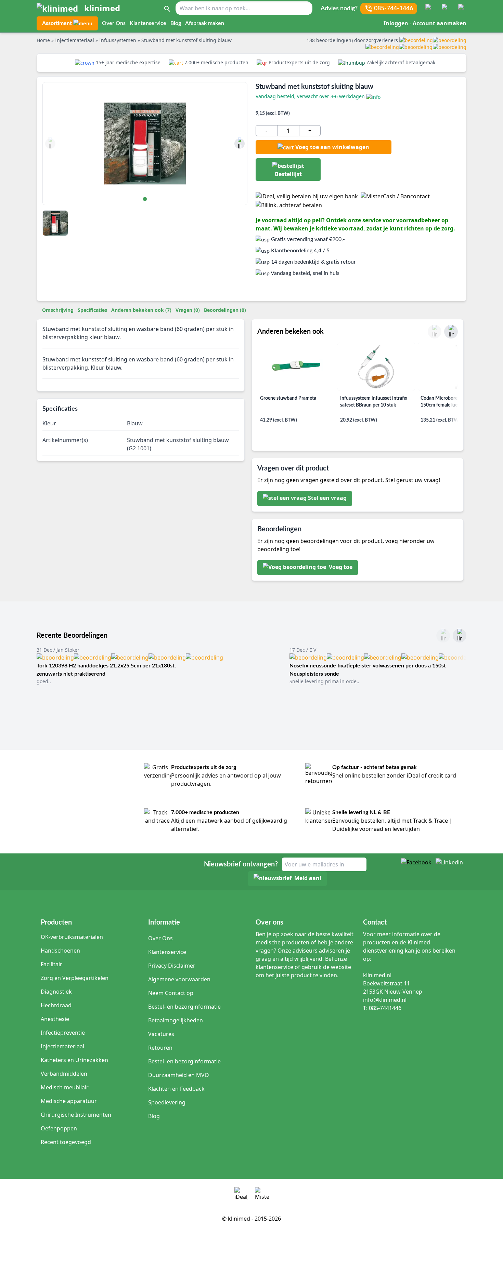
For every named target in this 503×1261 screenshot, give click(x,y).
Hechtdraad (56, 1005)
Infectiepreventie (63, 1032)
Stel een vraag (327, 498)
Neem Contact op (170, 993)
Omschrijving (58, 310)
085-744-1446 (393, 8)
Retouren (160, 1047)
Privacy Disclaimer (171, 965)
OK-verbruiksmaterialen (72, 937)
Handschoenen (60, 950)
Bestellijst (288, 174)
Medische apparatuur (69, 1101)
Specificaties (92, 310)
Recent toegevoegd (66, 1142)
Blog (175, 23)
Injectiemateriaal (62, 1046)
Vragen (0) (188, 310)
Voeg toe (339, 567)
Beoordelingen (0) (225, 310)
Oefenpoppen (59, 1128)
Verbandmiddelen (64, 1073)
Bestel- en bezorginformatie (184, 1006)
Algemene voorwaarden (179, 979)
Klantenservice (148, 23)
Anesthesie (55, 1019)
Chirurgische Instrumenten (76, 1114)
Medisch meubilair (65, 1087)
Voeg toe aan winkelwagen (332, 147)
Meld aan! (307, 878)
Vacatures (161, 1034)
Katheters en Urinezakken (74, 1060)
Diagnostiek (56, 991)
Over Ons (114, 23)
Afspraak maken (204, 23)
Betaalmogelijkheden (175, 1020)
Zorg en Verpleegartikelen (74, 978)
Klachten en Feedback (176, 1088)
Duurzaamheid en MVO (178, 1075)
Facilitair (51, 964)
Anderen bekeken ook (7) (141, 310)
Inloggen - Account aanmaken (425, 23)
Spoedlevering (166, 1102)
